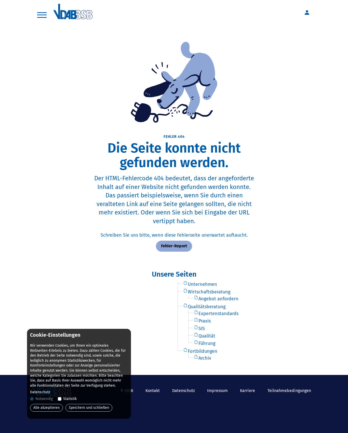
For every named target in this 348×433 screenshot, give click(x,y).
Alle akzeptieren (46, 407)
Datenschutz (183, 390)
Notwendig (44, 399)
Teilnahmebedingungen (289, 390)
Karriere (247, 390)
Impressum (217, 390)
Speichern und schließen (89, 407)
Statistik (70, 399)
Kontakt (152, 390)
